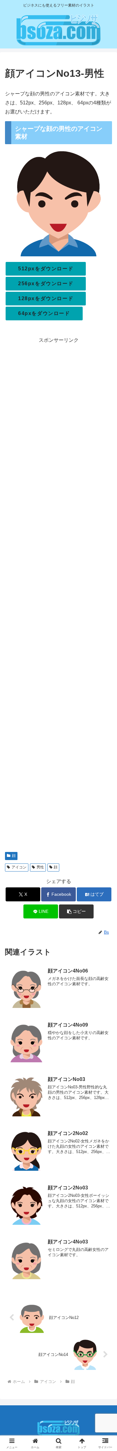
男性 (40, 867)
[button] (76, 911)
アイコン (19, 867)
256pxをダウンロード (45, 283)
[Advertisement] (58, 595)
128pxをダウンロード (45, 298)
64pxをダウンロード (44, 313)
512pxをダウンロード (45, 268)
